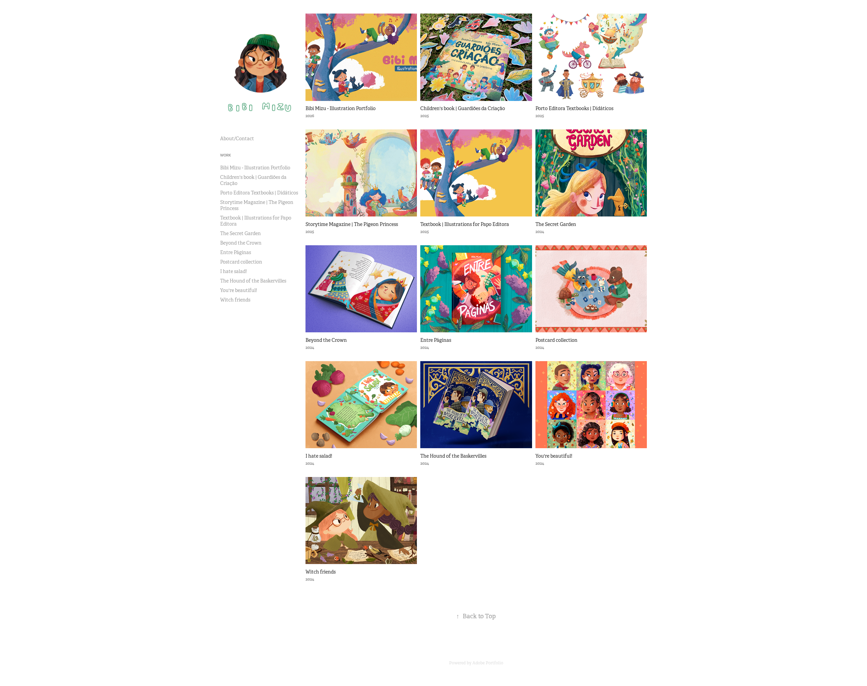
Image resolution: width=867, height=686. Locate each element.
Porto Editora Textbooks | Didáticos (259, 193)
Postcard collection (241, 262)
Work (225, 155)
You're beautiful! (238, 290)
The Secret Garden (240, 233)
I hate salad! (233, 271)
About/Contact (237, 139)
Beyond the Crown (240, 243)
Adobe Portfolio (487, 663)
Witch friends (235, 300)
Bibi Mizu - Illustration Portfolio (255, 168)
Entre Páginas (235, 252)
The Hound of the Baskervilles (253, 281)
